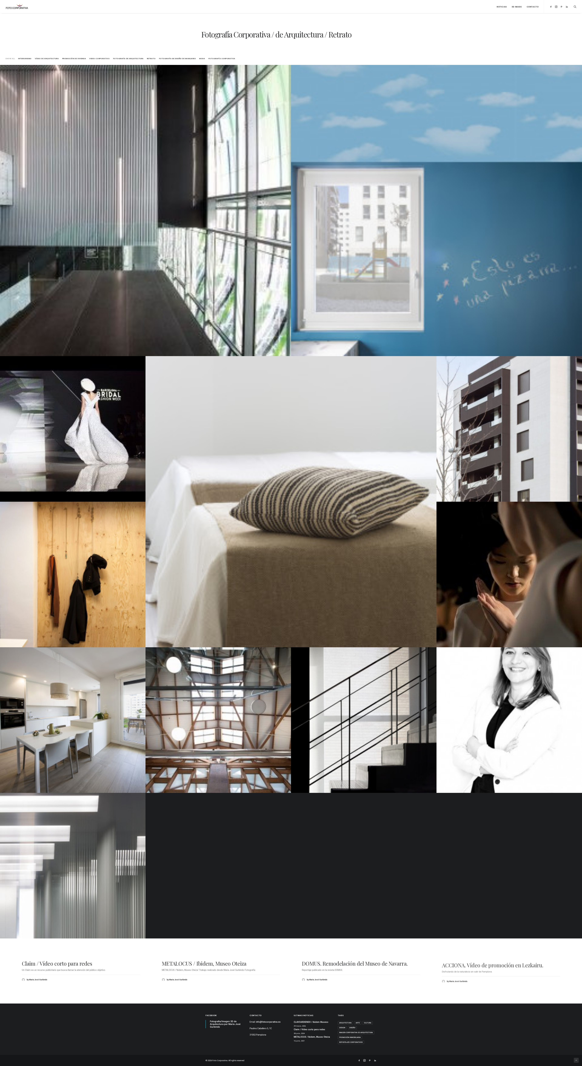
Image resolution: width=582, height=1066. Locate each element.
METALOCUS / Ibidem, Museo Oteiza (312, 1037)
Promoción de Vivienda (74, 58)
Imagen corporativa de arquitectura (356, 1033)
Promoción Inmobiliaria (350, 1037)
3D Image (517, 6)
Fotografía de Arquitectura (128, 58)
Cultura (367, 1023)
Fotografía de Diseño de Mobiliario (177, 58)
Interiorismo (25, 58)
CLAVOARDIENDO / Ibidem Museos (343, 963)
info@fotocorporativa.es (268, 1022)
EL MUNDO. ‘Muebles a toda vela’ (199, 963)
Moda (202, 58)
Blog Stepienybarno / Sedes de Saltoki (65, 963)
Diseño (352, 1028)
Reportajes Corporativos (351, 1042)
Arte (358, 1023)
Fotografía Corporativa (221, 58)
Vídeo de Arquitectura (47, 58)
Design (342, 1028)
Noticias (502, 6)
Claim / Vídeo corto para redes (477, 963)
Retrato (151, 58)
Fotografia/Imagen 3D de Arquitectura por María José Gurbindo (225, 1024)
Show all (10, 58)
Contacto (533, 6)
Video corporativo (99, 58)
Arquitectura (345, 1023)
